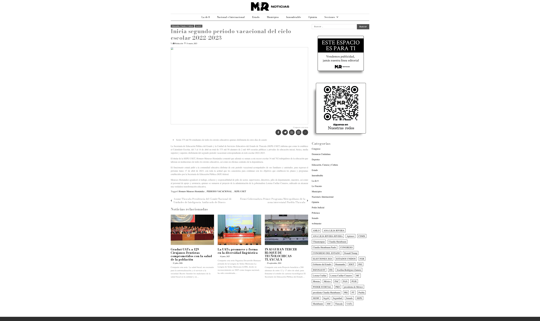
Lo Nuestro (317, 186)
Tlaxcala (339, 303)
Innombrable (293, 17)
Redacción (179, 43)
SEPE (359, 298)
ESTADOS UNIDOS (346, 258)
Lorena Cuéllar (319, 275)
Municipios (273, 17)
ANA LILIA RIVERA (334, 230)
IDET (351, 264)
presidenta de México (353, 286)
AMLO (316, 230)
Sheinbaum (318, 303)
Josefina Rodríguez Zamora (349, 269)
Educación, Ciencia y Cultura (182, 26)
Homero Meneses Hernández (191, 191)
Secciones (329, 17)
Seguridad (337, 298)
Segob (326, 298)
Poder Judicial (318, 207)
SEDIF (316, 298)
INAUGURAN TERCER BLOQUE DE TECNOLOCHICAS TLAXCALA (281, 254)
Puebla (361, 292)
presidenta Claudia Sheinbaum (326, 292)
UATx (349, 303)
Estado (256, 17)
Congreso (316, 148)
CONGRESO (346, 247)
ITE (331, 269)
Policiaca (316, 212)
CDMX (361, 236)
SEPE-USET (240, 191)
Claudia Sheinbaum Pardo (324, 247)
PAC (337, 281)
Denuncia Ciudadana (321, 154)
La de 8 (206, 17)
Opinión (312, 17)
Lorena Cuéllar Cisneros (341, 275)
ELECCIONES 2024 (322, 258)
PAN (345, 281)
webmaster (316, 223)
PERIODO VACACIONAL (219, 191)
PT (353, 292)
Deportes (316, 159)
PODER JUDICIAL (322, 286)
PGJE (354, 281)
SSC (329, 303)
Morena (316, 281)
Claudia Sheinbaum (337, 241)
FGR (362, 258)
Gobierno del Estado (322, 264)
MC (358, 275)
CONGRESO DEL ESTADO (326, 253)
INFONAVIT (319, 269)
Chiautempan (319, 241)
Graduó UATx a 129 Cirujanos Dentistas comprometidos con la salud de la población (191, 254)
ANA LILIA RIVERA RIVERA (328, 236)
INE (360, 264)
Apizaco (350, 236)
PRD (337, 286)
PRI (346, 292)
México (327, 281)
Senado (315, 218)
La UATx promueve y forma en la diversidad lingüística (238, 251)
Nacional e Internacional (231, 17)
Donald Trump (350, 253)
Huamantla (340, 264)
